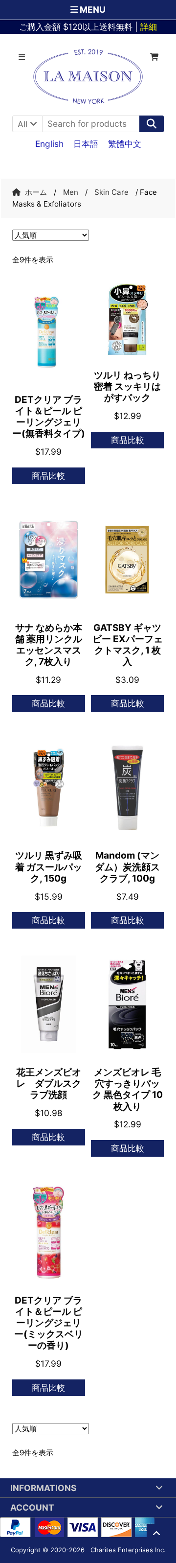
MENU (92, 9)
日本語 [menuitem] (85, 143)
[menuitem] (49, 143)
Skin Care (111, 192)
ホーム (36, 192)
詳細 (148, 27)
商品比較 (48, 475)
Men (70, 192)
